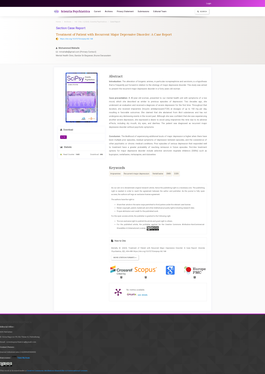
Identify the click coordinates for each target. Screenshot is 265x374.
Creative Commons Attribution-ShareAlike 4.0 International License (57, 370)
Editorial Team (159, 11)
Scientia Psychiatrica (75, 11)
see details (142, 294)
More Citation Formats (124, 257)
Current (97, 11)
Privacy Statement (125, 11)
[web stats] (14, 357)
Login (208, 3)
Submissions (143, 11)
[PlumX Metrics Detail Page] (118, 292)
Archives (109, 11)
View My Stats (24, 357)
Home (58, 22)
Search (203, 11)
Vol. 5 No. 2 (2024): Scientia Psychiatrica (91, 22)
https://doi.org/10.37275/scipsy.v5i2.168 (76, 39)
